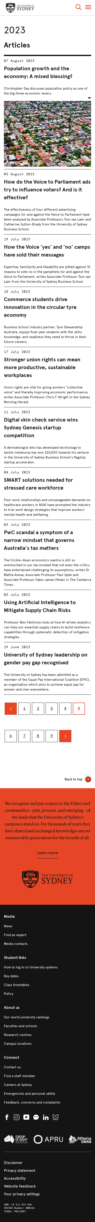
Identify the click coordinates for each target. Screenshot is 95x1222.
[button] (78, 8)
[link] (47, 926)
